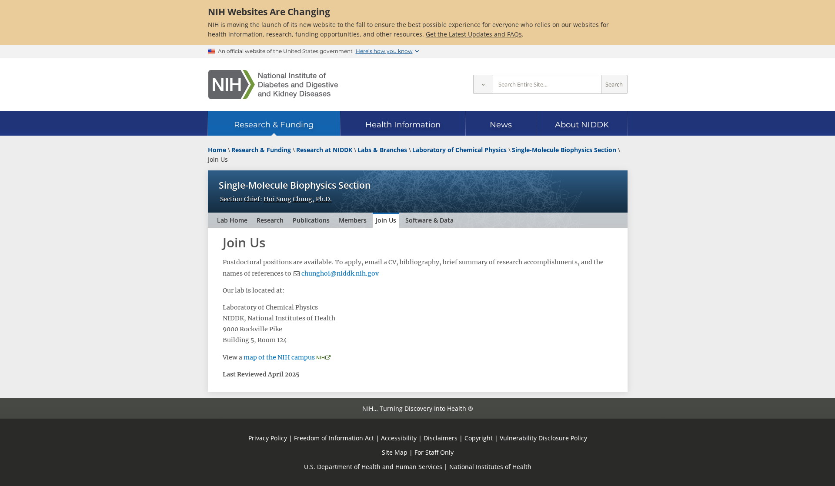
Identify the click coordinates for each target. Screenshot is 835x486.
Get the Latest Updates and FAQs (474, 34)
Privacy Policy (267, 438)
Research (270, 220)
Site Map (394, 452)
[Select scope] (483, 84)
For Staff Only (434, 452)
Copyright (478, 438)
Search (614, 84)
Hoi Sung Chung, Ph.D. (298, 199)
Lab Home (232, 220)
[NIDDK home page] (273, 84)
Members (353, 220)
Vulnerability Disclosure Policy (543, 438)
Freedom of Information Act (334, 438)
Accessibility (399, 438)
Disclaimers (441, 438)
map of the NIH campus (279, 357)
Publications (311, 220)
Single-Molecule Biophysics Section (295, 185)
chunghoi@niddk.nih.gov (340, 273)
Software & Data (429, 220)
